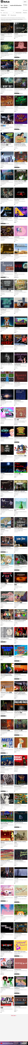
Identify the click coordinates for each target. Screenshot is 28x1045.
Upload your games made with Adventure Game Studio (12, 19)
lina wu (15, 239)
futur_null (16, 676)
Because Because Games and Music (20, 714)
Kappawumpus (3, 312)
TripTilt (2, 475)
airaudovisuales (3, 549)
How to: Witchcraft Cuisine (19, 951)
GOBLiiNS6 (3, 327)
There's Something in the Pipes (20, 52)
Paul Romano (3, 878)
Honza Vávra (3, 109)
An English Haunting (5, 124)
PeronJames (16, 202)
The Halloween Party (5, 382)
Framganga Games (17, 935)
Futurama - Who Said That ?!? (20, 748)
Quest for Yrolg (17, 730)
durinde (15, 971)
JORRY (2, 345)
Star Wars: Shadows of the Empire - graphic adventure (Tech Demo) (19, 693)
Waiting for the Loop (5, 290)
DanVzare (2, 1010)
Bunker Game (17, 382)
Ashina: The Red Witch (19, 455)
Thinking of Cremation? (18, 586)
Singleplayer (3, 15)
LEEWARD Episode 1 (5, 565)
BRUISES (16, 217)
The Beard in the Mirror (19, 915)
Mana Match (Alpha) (18, 656)
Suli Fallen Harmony (5, 509)
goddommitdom (17, 990)
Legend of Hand (17, 70)
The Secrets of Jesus (5, 692)
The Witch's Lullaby (18, 290)
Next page (13, 1015)
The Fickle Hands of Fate (6, 254)
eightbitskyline (3, 917)
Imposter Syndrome (5, 804)
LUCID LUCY (16, 237)
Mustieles (16, 109)
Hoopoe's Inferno (17, 804)
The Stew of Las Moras (5, 860)
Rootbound (3, 420)
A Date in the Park (4, 52)
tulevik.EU (16, 165)
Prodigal (16, 638)
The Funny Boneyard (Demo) (20, 620)
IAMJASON (3, 400)
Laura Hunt (2, 37)
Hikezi (15, 640)
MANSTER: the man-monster (20, 437)
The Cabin (16, 878)
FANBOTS (16, 254)
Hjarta (2, 915)
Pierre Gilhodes (3, 329)
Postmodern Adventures (5, 128)
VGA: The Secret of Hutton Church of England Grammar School (6, 675)
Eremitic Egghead (17, 384)
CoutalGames (3, 511)
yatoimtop (2, 531)
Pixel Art (25, 12)
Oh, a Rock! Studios (17, 917)
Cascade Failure (17, 674)
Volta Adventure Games (5, 769)
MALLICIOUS (17, 327)
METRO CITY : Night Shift (19, 491)
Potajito (2, 275)
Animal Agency (4, 969)
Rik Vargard (16, 493)
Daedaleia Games (17, 953)
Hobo (15, 439)
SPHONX (3, 473)
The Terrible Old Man (18, 528)
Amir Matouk (3, 694)
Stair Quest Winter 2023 (6, 951)
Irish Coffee (16, 308)
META (2, 748)
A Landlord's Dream (5, 180)
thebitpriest (16, 880)
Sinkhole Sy (3, 933)
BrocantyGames (17, 750)
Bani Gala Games (17, 806)
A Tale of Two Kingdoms (19, 88)
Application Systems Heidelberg (19, 421)
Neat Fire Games (3, 457)
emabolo (2, 221)
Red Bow (2, 583)
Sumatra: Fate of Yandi (19, 180)
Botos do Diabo (4, 602)
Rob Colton (16, 275)
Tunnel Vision (3, 418)
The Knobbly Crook (5, 237)
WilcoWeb (2, 953)
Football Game (4, 70)
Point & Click (18, 12)
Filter (26, 4)
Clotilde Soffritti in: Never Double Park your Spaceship (20, 144)
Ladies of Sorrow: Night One (6, 363)
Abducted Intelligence (18, 860)
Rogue (15, 272)
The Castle (16, 473)
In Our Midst (16, 565)
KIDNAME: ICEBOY (5, 437)
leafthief (15, 220)
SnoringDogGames (4, 732)
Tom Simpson (16, 604)
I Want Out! (3, 88)
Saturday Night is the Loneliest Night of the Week (7, 823)
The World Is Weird (5, 638)
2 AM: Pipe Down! (18, 933)
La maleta (2, 272)
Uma (1, 971)
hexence (15, 695)
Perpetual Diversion (4, 201)
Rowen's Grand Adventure (6, 1006)
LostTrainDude (3, 183)
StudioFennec (3, 713)
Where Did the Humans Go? (20, 345)
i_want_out (2, 91)
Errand (2, 896)
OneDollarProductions (18, 567)
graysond (2, 439)
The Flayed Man (4, 730)
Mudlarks (16, 33)
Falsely (15, 55)
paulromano (3, 880)
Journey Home (4, 455)
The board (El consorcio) (5, 547)
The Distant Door (17, 969)
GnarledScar (3, 239)
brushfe (2, 935)
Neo (1, 365)
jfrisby (15, 330)
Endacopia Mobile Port (5, 987)
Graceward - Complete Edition (20, 583)
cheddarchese (3, 989)
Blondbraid (16, 768)
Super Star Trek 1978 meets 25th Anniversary (6, 218)
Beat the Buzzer (17, 400)
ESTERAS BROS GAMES (5, 567)
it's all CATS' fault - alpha (6, 620)
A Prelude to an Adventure (19, 162)
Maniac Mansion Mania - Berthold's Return (19, 786)
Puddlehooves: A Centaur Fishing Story (19, 988)
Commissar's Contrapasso (19, 766)
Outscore (16, 106)
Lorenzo (15, 147)
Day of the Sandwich (18, 124)
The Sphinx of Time (4, 491)
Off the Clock (3, 106)
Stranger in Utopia (4, 162)
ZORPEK (15, 622)
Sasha (2, 622)
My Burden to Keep (4, 198)
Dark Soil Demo (4, 711)
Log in (25, 1)
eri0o (15, 658)
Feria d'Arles (16, 602)
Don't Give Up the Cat (18, 822)
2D (8, 15)
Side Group (2, 293)
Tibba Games (3, 147)
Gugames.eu (3, 384)
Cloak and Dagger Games (18, 36)
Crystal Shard (16, 91)
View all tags (13, 15)
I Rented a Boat (17, 1006)
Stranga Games (16, 457)
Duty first (16, 547)
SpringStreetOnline (4, 825)
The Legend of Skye (4, 656)
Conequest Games (17, 788)
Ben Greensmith (3, 402)
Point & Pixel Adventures (18, 474)
